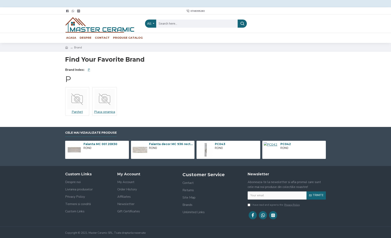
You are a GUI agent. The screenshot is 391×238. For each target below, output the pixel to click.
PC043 (220, 144)
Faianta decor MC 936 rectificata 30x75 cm (171, 144)
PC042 (285, 144)
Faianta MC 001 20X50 (100, 144)
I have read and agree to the (276, 204)
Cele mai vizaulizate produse (91, 132)
